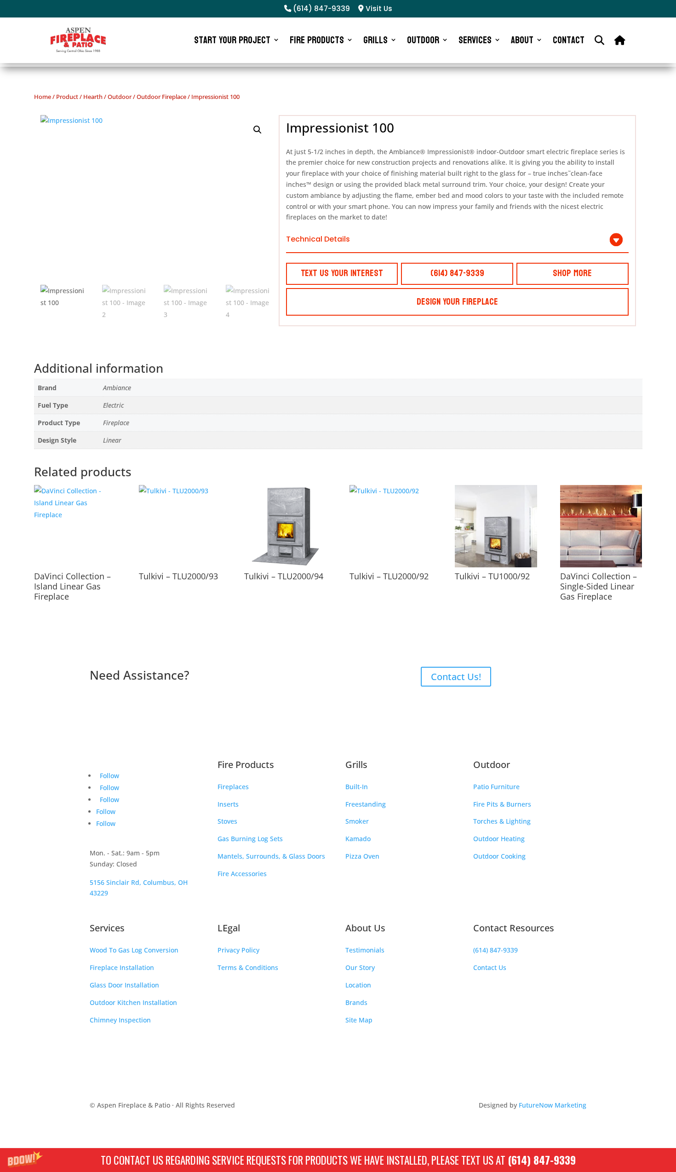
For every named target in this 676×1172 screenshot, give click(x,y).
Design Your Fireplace (457, 302)
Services (475, 40)
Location (358, 985)
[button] (338, 1160)
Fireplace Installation (122, 967)
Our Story (360, 967)
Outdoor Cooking (499, 856)
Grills (375, 40)
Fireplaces (233, 786)
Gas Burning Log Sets (250, 838)
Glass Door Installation (124, 985)
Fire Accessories (242, 873)
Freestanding (365, 804)
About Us (365, 928)
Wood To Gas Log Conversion (134, 950)
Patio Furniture (496, 786)
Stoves (227, 821)
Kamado (358, 838)
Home (42, 96)
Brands (356, 1002)
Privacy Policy (238, 950)
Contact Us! (456, 676)
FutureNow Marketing (552, 1105)
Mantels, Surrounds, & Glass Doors (271, 856)
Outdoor (423, 40)
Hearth (93, 96)
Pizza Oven (362, 856)
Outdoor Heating (499, 838)
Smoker (357, 821)
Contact (568, 40)
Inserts (228, 804)
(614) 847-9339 (542, 1160)
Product (67, 96)
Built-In (356, 786)
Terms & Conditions (248, 967)
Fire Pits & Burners (502, 804)
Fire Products (317, 40)
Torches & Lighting (502, 821)
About (522, 40)
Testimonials (364, 950)
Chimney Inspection (120, 1020)
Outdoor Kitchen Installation (133, 1002)
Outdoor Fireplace (161, 96)
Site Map (358, 1020)
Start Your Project (232, 40)
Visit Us (378, 8)
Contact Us (489, 967)
